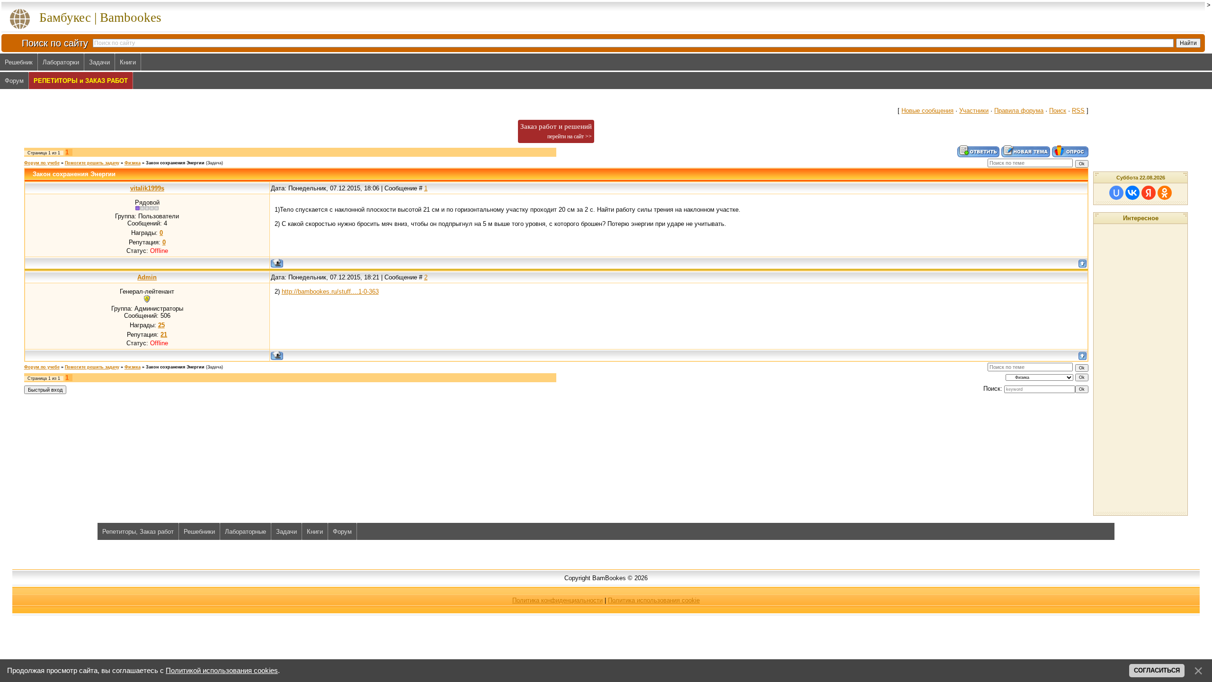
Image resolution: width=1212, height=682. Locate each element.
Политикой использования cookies (222, 670)
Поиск (1057, 110)
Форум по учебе (42, 163)
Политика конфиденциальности (557, 600)
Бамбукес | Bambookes (100, 17)
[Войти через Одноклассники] (1165, 193)
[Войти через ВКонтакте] (1132, 193)
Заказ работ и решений (556, 131)
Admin (147, 277)
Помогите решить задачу (92, 163)
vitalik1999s (147, 188)
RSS (1078, 110)
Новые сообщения (927, 110)
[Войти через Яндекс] (1148, 193)
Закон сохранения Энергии (175, 163)
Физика (133, 163)
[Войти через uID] (1116, 193)
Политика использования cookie (654, 600)
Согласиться (1157, 670)
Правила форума (1018, 110)
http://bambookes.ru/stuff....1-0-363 (330, 291)
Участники (974, 110)
